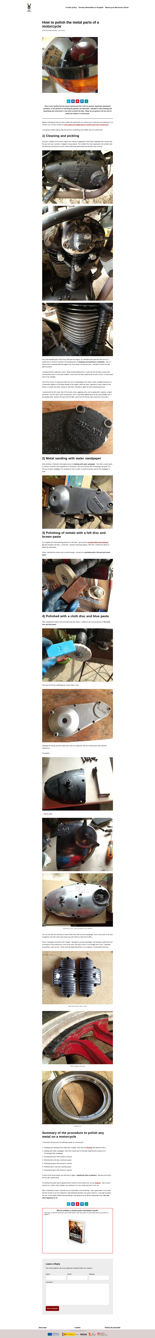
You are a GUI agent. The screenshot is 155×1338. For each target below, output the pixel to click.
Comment (49, 1282)
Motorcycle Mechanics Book (117, 7)
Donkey (63, 30)
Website (91, 1274)
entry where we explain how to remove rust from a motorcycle (86, 125)
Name (48, 1274)
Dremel (90, 1147)
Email (69, 1274)
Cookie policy (71, 7)
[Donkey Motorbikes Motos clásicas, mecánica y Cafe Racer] (29, 7)
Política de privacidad (112, 1327)
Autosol (98, 1183)
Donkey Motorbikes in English (91, 7)
